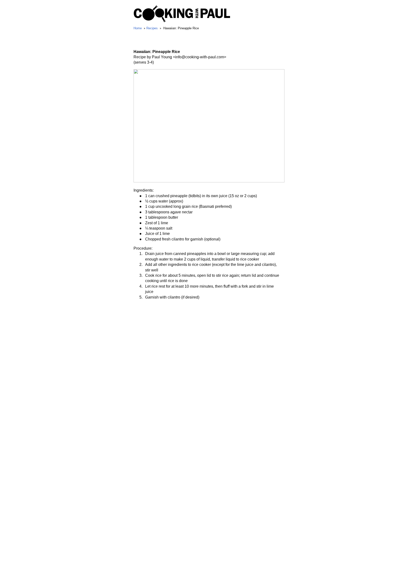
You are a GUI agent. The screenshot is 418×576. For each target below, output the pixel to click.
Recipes (152, 28)
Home (138, 28)
